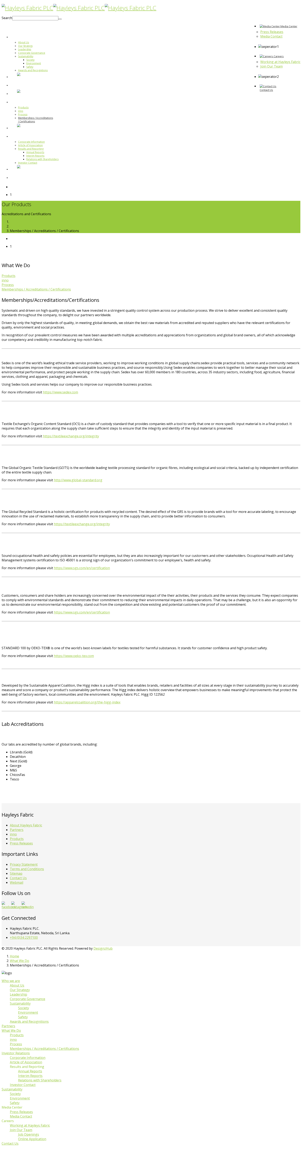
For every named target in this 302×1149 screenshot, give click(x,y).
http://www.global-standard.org (78, 480)
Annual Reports (35, 152)
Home (14, 221)
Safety (29, 67)
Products (23, 107)
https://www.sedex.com (60, 392)
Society (30, 60)
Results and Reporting (31, 149)
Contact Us (18, 878)
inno (20, 111)
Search (7, 18)
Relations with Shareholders (42, 159)
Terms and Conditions (27, 869)
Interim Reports (35, 155)
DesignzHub (103, 948)
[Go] (60, 19)
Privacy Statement (24, 864)
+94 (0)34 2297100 (24, 937)
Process (22, 114)
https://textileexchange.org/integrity (71, 436)
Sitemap (16, 873)
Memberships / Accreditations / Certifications (36, 289)
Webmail (16, 882)
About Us (23, 42)
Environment (33, 63)
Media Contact (21, 1116)
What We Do (27, 102)
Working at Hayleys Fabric (30, 1125)
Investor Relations (32, 136)
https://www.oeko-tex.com (74, 656)
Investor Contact (27, 162)
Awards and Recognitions (33, 70)
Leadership (24, 49)
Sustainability (25, 56)
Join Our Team (21, 1130)
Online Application (32, 1139)
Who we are (27, 36)
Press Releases (21, 843)
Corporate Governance (31, 53)
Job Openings (28, 1134)
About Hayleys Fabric (26, 825)
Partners (24, 85)
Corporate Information (31, 142)
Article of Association (30, 145)
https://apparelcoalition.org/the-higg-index (87, 702)
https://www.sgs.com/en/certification (82, 568)
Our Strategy (25, 46)
